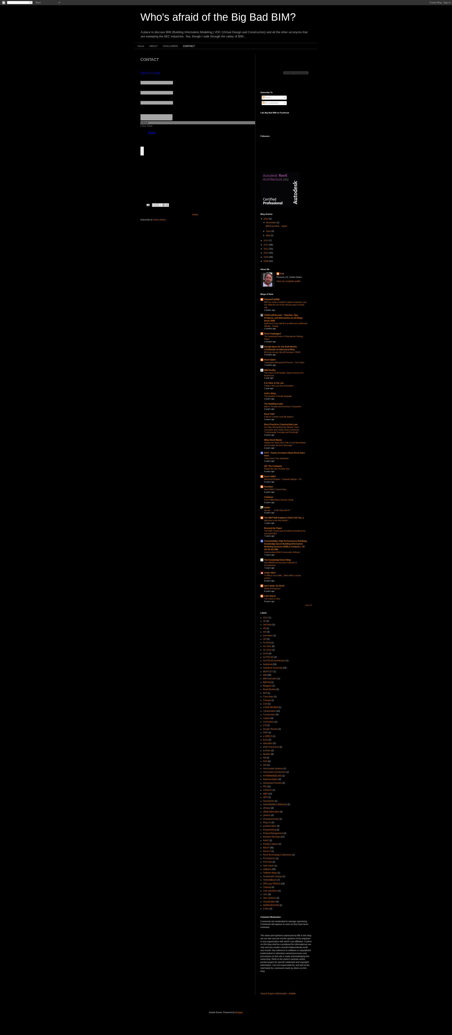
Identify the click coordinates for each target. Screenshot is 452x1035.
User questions (270, 891)
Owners (266, 815)
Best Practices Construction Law (280, 424)
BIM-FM (266, 682)
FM (264, 758)
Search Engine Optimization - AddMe (278, 993)
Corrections (268, 722)
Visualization (269, 901)
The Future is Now (272, 599)
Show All (308, 605)
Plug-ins (267, 822)
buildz (267, 507)
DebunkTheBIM (271, 299)
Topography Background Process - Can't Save (284, 362)
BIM (265, 675)
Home (141, 46)
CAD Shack (270, 596)
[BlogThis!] (157, 205)
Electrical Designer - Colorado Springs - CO (283, 479)
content (266, 718)
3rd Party (267, 624)
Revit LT (267, 851)
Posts (267, 97)
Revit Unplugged (272, 333)
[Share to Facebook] (164, 205)
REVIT (266, 847)
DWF (265, 732)
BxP (265, 693)
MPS (265, 797)
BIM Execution (270, 678)
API (264, 639)
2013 (266, 240)
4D (264, 628)
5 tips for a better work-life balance (279, 417)
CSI (265, 725)
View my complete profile (288, 281)
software (267, 869)
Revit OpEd (269, 360)
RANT (266, 840)
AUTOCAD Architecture (274, 660)
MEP (265, 794)
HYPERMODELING (272, 776)
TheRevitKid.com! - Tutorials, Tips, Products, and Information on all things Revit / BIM (283, 318)
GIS (265, 765)
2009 (266, 257)
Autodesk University (272, 668)
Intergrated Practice (272, 783)
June (268, 231)
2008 (266, 261)
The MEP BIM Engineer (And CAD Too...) (284, 518)
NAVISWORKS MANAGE (275, 804)
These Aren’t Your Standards (276, 458)
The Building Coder (273, 404)
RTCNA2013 (269, 858)
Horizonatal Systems (273, 768)
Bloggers (267, 686)
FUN (265, 761)
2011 (266, 249)
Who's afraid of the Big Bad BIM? (218, 17)
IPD (265, 786)
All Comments (271, 103)
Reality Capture (270, 844)
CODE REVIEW (270, 707)
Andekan (268, 497)
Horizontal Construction (274, 772)
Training (267, 887)
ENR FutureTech (271, 747)
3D (264, 621)
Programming (269, 829)
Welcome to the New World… (276, 520)
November (271, 222)
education (268, 743)
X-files (266, 908)
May (268, 235)
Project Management (273, 833)
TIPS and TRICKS (271, 883)
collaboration (269, 711)
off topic (266, 808)
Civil (265, 704)
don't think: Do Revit (274, 586)
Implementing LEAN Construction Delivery (282, 552)
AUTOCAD (268, 657)
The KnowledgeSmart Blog (277, 560)
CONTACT (189, 46)
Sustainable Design (272, 876)
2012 (266, 245)
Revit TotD (269, 414)
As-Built (266, 642)
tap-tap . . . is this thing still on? (277, 510)
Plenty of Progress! (272, 588)
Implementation (270, 779)
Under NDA (270, 573)
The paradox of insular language (278, 396)
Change (267, 700)
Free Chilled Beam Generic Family (278, 500)
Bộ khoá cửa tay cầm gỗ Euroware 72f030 (282, 352)
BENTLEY (268, 671)
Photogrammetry (271, 819)
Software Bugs (270, 873)
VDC (265, 894)
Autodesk (267, 664)
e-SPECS (267, 736)
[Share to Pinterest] (167, 205)
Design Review (270, 729)
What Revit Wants (273, 440)
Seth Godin (268, 865)
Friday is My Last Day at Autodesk (279, 386)
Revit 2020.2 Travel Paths (275, 489)
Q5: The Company (273, 466)
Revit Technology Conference (277, 855)
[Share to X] (160, 205)
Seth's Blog (270, 393)
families (266, 754)
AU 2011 (267, 646)
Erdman (267, 750)
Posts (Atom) (159, 219)
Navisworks (268, 801)
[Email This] (154, 205)
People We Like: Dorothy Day (276, 469)
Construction (269, 714)
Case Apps (268, 696)
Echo (265, 740)
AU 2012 (267, 650)
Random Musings (271, 837)
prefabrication (269, 826)
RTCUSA (267, 862)
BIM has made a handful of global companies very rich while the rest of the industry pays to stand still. (285, 304)
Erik (282, 273)
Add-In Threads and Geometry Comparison (282, 406)
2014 (266, 219)
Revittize (268, 486)
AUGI (265, 653)
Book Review (269, 689)
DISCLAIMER (170, 46)
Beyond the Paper (273, 528)
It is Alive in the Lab (274, 383)
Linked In (267, 790)
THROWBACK (270, 880)
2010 (266, 253)
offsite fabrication (271, 812)
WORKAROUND (271, 905)
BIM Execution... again (276, 226)
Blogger (239, 1012)
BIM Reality (270, 370)
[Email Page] (148, 205)
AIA (264, 632)
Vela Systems (269, 898)
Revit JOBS (270, 476)
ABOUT (153, 46)
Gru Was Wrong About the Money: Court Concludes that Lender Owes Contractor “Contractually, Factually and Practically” (281, 429)
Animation (268, 635)
